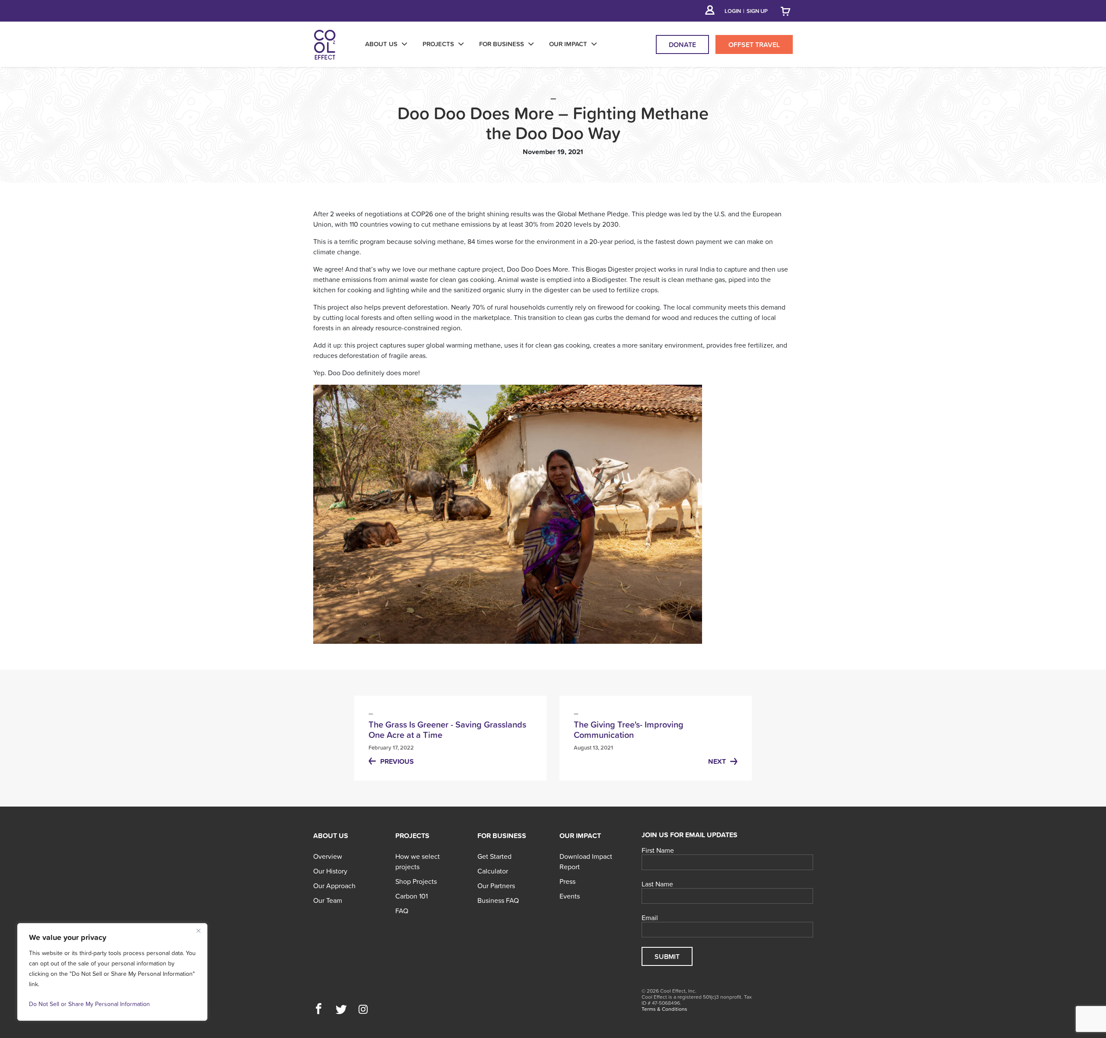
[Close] (198, 930)
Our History (330, 871)
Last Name (657, 884)
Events (569, 896)
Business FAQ (498, 900)
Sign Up (757, 11)
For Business (501, 835)
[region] (112, 972)
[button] (318, 1009)
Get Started (494, 856)
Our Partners (496, 885)
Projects (412, 835)
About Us (330, 835)
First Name (658, 850)
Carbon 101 (411, 896)
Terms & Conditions (664, 1009)
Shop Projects (416, 881)
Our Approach (334, 885)
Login (733, 11)
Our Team (327, 900)
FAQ (401, 910)
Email (650, 918)
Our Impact (580, 835)
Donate (682, 44)
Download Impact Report (585, 861)
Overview (327, 856)
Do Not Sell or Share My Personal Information (89, 1004)
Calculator (492, 871)
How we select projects (417, 861)
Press (567, 881)
